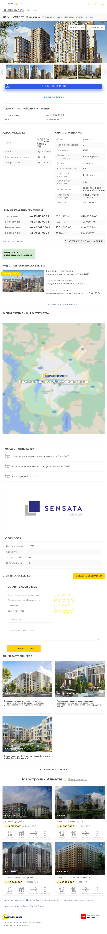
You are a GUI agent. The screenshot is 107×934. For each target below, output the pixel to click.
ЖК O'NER (10, 872)
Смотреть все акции (55, 769)
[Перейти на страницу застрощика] (53, 508)
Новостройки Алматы (13, 10)
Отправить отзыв (24, 648)
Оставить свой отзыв (89, 576)
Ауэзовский (44, 152)
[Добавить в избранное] (49, 789)
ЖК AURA (9, 816)
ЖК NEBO (62, 816)
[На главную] (20, 4)
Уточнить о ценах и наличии (86, 241)
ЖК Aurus (63, 872)
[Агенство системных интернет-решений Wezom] (90, 916)
